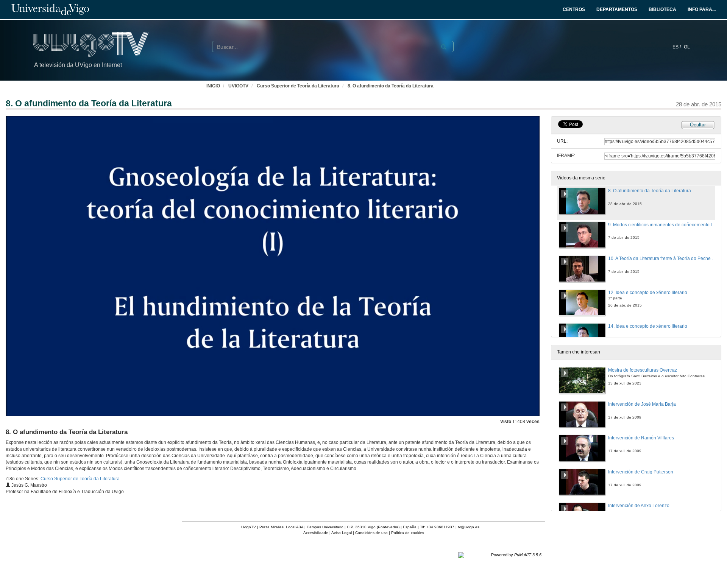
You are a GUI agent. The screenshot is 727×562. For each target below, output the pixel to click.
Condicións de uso (371, 533)
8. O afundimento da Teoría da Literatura (391, 86)
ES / (677, 47)
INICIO (213, 86)
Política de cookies (407, 533)
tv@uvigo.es (468, 527)
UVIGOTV (238, 86)
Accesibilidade (315, 533)
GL (687, 47)
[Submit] (444, 47)
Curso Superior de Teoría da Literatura (298, 86)
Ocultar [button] (698, 125)
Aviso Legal (341, 533)
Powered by (516, 555)
